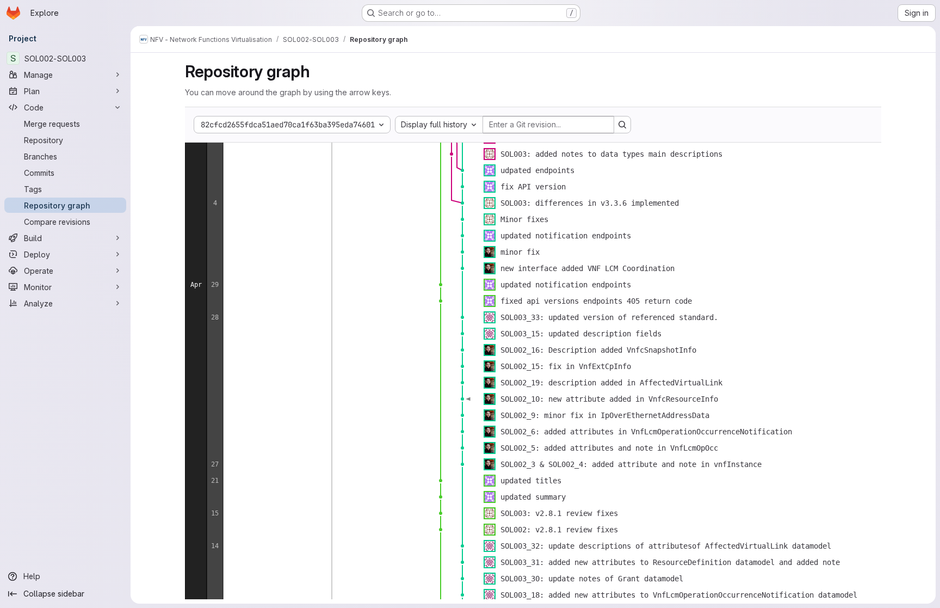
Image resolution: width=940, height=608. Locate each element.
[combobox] (439, 124)
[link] (451, 154)
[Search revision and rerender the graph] (622, 124)
